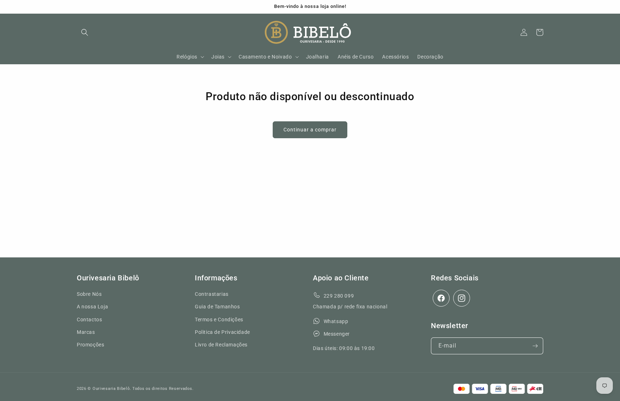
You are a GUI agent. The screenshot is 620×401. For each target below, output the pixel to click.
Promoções (90, 345)
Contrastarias (212, 294)
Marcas (86, 332)
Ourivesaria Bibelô (111, 388)
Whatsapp (336, 321)
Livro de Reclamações (221, 345)
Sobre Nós (89, 294)
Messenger (337, 334)
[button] (85, 32)
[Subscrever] (535, 345)
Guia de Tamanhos (217, 306)
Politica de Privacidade (222, 332)
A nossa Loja (92, 306)
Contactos (89, 319)
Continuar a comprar (310, 129)
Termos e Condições (219, 319)
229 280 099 (339, 296)
